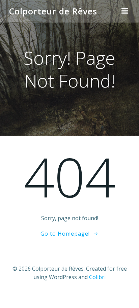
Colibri (97, 277)
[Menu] (125, 11)
